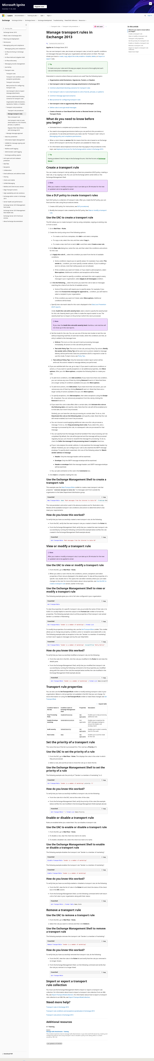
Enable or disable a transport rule (139, 43)
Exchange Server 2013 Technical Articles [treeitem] (13, 217)
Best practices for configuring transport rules (65, 100)
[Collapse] (26, 25)
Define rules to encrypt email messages (63, 108)
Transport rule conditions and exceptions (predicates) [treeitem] (15, 78)
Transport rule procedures (70, 26)
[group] (77, 501)
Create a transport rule (135, 34)
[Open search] (145, 15)
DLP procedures (82, 206)
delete (94, 56)
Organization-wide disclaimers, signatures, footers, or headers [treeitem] (15, 103)
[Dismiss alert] (150, 3)
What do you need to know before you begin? (139, 30)
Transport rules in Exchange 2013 (57, 1007)
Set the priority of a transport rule (139, 41)
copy (65, 56)
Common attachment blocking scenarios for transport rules (70, 88)
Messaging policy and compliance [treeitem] (15, 48)
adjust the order (73, 56)
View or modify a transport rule (138, 36)
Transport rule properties (136, 38)
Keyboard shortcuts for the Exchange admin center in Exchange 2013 (80, 149)
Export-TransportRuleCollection (79, 997)
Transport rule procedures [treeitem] (16, 110)
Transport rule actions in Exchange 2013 (59, 1015)
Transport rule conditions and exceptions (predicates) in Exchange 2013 (70, 1011)
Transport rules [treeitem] (11, 73)
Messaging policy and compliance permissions (65, 136)
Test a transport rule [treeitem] (14, 117)
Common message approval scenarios (63, 96)
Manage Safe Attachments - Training (57, 1031)
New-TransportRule (68, 487)
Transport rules (55, 26)
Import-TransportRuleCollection (62, 995)
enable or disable (85, 56)
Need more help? (134, 52)
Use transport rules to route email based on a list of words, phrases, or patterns (77, 92)
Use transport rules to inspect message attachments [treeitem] (15, 92)
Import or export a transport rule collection (138, 48)
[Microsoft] (3, 15)
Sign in (150, 15)
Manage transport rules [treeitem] (15, 114)
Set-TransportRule (88, 629)
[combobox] (14, 28)
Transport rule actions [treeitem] (13, 82)
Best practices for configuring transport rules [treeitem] (15, 87)
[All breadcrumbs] (47, 26)
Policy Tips (81, 356)
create (61, 56)
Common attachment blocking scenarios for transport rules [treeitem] (15, 98)
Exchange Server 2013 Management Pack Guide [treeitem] (14, 206)
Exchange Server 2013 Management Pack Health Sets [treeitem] (14, 212)
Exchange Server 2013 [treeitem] (10, 32)
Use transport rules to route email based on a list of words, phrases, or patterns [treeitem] (17, 122)
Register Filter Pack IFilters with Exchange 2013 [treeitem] (16, 129)
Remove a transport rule (136, 45)
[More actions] (106, 26)
